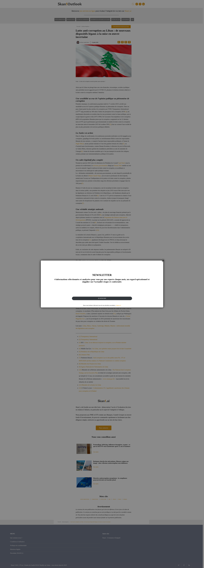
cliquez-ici (118, 305)
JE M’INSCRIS (102, 298)
